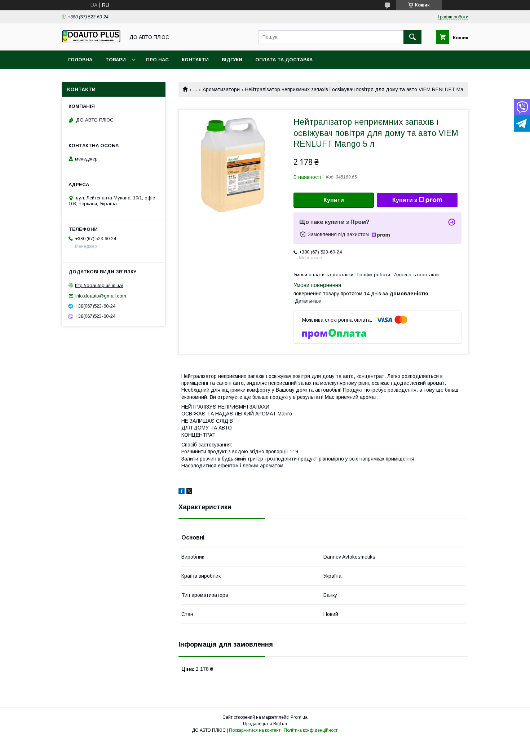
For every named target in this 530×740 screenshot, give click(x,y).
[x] (189, 492)
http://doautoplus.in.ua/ (99, 285)
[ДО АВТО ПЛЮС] (91, 41)
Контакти (195, 59)
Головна (80, 59)
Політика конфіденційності (311, 730)
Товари (115, 59)
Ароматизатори (221, 89)
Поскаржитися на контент (255, 730)
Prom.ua (299, 717)
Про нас (157, 59)
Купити (333, 200)
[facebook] (181, 492)
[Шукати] (412, 37)
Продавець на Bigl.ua (265, 723)
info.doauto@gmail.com (100, 296)
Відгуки (232, 59)
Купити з (404, 200)
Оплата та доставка (284, 59)
